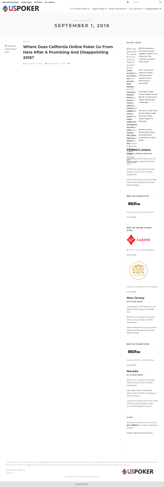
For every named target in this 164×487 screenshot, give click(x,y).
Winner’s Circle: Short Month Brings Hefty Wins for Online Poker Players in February (148, 116)
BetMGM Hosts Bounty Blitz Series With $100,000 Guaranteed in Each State (147, 135)
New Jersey (135, 298)
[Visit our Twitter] (128, 2)
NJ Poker (38, 2)
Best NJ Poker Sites (138, 196)
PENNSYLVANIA (139, 150)
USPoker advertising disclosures (140, 433)
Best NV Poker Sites (138, 344)
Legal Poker (98, 8)
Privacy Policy (82, 484)
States (27, 41)
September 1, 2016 (56, 63)
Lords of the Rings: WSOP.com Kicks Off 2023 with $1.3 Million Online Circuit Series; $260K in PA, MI (142, 403)
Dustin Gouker (35, 63)
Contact (9, 473)
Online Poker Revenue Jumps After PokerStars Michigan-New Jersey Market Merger (142, 182)
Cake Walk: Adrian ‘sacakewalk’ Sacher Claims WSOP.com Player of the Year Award (142, 393)
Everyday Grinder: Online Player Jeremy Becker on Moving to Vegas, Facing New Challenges (148, 97)
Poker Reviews (117, 8)
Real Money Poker (10, 2)
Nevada (132, 371)
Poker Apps (26, 2)
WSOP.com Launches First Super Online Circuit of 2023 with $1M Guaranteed (141, 172)
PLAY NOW (132, 217)
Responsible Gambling (15, 470)
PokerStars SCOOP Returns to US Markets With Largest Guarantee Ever (141, 161)
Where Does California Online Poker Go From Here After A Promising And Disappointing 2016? (68, 52)
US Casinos (50, 2)
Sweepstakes (152, 8)
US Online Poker (79, 8)
